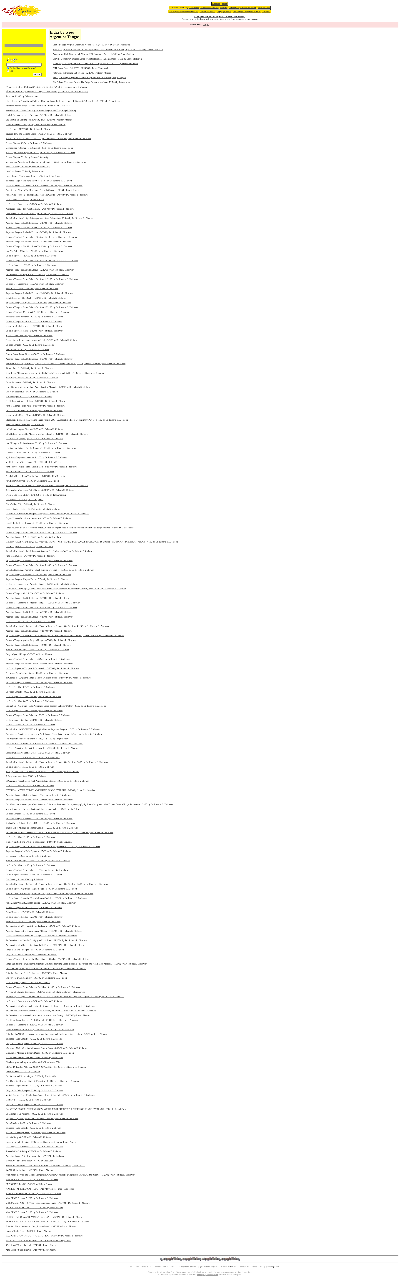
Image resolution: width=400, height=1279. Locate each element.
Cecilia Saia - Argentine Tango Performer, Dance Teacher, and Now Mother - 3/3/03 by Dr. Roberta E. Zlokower (56, 706)
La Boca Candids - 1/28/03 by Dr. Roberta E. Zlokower (30, 814)
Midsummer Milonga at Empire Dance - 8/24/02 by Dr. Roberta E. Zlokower (40, 1053)
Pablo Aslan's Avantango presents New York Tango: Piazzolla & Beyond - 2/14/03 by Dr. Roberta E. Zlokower (55, 734)
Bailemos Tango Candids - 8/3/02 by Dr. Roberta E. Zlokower (33, 1128)
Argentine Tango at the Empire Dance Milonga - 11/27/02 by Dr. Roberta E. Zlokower (44, 931)
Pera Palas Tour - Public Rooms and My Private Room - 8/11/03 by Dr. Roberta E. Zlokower (47, 485)
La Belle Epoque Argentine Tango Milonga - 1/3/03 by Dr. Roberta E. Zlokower (41, 889)
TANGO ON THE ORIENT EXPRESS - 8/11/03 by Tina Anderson (36, 495)
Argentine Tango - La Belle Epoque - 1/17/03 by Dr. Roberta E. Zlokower (39, 851)
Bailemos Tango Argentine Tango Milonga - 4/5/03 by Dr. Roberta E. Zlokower (41, 640)
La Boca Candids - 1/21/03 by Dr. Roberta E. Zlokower (30, 837)
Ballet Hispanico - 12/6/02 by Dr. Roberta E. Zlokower (30, 912)
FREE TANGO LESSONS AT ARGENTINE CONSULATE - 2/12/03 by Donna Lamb (44, 743)
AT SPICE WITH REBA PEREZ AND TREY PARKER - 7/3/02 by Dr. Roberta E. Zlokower (47, 1222)
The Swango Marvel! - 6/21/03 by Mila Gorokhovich (29, 546)
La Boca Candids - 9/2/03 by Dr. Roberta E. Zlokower (30, 345)
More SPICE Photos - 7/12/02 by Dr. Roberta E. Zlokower (32, 1212)
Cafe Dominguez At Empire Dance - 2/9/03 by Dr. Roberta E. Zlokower (38, 753)
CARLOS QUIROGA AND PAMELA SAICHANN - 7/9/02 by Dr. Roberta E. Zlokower (45, 1217)
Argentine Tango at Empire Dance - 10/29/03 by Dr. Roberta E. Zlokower (38, 303)
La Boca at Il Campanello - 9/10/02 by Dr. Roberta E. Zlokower (34, 1025)
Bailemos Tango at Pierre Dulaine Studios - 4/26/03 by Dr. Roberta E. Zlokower (41, 607)
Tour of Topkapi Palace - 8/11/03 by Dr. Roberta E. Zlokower (33, 509)
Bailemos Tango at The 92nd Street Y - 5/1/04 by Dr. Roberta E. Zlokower (39, 181)
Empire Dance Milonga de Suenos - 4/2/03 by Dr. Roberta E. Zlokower (37, 649)
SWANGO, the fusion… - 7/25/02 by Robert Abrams (29, 1170)
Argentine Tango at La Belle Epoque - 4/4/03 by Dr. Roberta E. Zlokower (38, 645)
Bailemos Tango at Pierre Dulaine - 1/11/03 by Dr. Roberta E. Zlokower (38, 870)
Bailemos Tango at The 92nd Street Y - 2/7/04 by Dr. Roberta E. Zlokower (39, 227)
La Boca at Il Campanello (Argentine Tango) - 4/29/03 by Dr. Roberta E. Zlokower (43, 603)
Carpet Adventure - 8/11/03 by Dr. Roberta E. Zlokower (30, 382)
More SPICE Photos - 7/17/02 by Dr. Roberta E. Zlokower (32, 1198)
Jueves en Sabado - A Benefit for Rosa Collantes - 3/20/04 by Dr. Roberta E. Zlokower (44, 185)
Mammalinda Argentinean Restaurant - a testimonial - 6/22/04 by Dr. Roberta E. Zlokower (46, 162)
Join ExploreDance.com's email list (183, 11)
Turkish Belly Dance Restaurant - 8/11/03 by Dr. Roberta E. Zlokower (37, 523)
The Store (237, 11)
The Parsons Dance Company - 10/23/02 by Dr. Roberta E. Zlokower (36, 978)
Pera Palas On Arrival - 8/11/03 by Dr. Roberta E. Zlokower (32, 481)
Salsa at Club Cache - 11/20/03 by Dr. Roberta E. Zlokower (32, 288)
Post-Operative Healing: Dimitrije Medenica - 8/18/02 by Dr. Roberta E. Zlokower (42, 1081)
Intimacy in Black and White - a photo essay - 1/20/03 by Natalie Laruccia (39, 842)
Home (214, 3)
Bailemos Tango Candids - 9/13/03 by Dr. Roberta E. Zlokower (34, 321)
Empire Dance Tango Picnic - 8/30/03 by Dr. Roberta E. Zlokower (35, 354)
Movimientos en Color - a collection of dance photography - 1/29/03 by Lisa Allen (42, 809)
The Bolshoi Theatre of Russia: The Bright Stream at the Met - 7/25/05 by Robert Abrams (92, 82)
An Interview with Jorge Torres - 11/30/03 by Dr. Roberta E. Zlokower (37, 274)
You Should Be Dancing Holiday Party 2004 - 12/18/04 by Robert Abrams (39, 120)
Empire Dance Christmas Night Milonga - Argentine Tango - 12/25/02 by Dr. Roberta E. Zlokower (49, 893)
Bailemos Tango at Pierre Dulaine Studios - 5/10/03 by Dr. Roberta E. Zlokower (41, 565)
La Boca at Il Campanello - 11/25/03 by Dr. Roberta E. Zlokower (35, 284)
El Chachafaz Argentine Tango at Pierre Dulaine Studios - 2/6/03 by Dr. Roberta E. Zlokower (47, 781)
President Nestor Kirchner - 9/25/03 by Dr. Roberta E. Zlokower (34, 317)
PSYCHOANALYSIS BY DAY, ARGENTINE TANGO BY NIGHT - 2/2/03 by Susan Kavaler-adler (50, 790)
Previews (224, 7)
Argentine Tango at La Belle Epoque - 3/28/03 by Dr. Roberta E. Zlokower (39, 664)
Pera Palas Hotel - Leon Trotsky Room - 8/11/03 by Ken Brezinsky (35, 476)
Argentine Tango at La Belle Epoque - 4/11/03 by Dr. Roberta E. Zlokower (39, 631)
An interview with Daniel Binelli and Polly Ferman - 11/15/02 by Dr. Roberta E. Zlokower (46, 945)
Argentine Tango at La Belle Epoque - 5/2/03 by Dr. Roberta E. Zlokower (38, 598)
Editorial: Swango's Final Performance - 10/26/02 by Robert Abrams (36, 973)
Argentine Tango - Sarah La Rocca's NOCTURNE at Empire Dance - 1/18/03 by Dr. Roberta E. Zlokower (53, 846)
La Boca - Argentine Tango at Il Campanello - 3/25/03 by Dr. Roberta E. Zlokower (42, 668)
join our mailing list (208, 1267)
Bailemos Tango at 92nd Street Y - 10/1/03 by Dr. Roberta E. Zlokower (37, 312)
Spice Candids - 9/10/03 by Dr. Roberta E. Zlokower (29, 335)
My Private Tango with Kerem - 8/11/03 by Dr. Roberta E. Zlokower (36, 457)
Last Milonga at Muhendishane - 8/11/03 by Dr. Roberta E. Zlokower (36, 443)
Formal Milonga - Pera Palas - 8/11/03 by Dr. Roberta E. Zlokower (35, 406)
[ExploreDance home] (21, 15)
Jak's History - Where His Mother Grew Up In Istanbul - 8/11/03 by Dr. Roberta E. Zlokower (47, 434)
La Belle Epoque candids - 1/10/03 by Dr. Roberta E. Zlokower (34, 875)
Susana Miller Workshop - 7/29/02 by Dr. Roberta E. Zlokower (34, 1151)
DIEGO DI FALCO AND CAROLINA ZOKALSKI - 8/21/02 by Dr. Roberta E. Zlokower (46, 1067)
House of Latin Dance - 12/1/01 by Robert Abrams (28, 1231)
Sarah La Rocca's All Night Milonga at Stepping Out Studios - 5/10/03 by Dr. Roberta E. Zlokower (50, 570)
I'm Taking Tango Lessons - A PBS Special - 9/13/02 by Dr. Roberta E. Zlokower (42, 1020)
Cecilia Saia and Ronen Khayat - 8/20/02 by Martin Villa (31, 1076)
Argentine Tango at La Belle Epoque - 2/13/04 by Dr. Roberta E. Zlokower (39, 223)
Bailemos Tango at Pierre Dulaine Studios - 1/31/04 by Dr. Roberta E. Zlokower (41, 237)
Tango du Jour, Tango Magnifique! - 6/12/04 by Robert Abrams (34, 176)
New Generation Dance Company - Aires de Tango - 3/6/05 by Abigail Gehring (41, 110)
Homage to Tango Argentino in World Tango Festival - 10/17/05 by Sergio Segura (89, 77)
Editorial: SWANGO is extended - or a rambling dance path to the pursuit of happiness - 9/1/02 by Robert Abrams (56, 1034)
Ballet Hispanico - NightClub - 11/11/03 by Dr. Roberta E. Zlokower (36, 298)
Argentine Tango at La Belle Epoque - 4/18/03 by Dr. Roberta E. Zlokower (39, 617)
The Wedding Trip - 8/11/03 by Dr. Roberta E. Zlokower (31, 504)
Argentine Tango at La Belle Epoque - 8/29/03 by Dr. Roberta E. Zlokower (39, 359)
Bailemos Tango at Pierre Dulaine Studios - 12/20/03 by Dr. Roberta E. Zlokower (42, 260)
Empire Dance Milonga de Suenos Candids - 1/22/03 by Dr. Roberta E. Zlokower (42, 828)
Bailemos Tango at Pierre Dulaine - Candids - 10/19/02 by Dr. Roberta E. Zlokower (43, 987)
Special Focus (193, 7)
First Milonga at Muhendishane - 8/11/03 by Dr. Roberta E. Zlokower (36, 401)
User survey (256, 11)
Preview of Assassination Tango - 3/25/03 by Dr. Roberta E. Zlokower (37, 673)
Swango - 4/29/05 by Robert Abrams (22, 96)
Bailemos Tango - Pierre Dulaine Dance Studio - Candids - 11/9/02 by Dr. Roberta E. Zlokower (48, 959)
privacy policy (272, 1267)
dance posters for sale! (164, 1267)
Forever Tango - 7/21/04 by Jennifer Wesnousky (27, 157)
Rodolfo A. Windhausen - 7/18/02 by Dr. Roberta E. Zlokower (33, 1193)
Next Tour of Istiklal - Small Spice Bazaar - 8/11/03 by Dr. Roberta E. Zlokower (41, 467)
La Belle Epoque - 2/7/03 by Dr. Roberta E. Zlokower (30, 767)
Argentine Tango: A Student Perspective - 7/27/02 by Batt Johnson (35, 1156)
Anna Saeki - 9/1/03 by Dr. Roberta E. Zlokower (27, 349)
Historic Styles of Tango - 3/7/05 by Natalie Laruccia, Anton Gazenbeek (38, 106)
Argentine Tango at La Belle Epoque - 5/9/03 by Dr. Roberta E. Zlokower (38, 574)
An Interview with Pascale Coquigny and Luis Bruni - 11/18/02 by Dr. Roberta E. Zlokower (46, 940)
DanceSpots (234, 7)
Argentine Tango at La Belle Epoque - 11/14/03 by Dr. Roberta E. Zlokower (39, 293)
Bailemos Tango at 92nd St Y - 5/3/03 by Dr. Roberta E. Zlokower (35, 593)
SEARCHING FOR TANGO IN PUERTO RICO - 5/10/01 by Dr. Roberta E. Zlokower (44, 1236)
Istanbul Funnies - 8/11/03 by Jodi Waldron (25, 424)
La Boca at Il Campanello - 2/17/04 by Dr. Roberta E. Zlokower (34, 204)
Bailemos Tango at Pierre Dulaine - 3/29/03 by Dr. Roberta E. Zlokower (38, 659)
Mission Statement (207, 11)
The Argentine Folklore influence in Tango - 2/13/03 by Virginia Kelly (37, 739)
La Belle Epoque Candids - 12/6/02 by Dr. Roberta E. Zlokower (34, 917)
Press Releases (264, 7)
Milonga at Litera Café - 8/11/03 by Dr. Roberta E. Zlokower (33, 453)
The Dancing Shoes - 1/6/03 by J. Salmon (24, 879)
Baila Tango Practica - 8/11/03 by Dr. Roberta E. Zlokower (32, 378)
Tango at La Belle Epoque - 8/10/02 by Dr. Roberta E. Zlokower (34, 1104)
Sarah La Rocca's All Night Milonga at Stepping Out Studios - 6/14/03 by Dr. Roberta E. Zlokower (50, 551)
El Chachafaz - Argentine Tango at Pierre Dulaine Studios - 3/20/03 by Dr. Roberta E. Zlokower (48, 678)
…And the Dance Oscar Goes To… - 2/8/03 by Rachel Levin (33, 757)
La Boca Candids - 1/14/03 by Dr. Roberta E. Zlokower (30, 865)
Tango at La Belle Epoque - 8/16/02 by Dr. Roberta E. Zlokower (34, 1090)
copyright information (187, 1267)
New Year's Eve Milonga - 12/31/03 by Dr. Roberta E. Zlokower (34, 251)
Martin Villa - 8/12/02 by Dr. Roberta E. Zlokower (28, 1100)
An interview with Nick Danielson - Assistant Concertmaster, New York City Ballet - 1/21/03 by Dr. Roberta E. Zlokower (59, 832)
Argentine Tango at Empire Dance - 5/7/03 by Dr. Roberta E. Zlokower (37, 579)
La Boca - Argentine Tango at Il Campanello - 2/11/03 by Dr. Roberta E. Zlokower (42, 748)
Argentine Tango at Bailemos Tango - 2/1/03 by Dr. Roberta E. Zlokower (38, 795)
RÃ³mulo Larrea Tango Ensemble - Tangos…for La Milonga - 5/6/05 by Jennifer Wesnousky (47, 91)
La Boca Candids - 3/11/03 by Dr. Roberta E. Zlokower (30, 687)
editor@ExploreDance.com (207, 1275)
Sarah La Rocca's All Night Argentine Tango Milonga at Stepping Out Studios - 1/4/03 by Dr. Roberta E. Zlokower (57, 884)
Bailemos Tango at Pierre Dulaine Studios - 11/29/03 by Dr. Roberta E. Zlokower (42, 279)
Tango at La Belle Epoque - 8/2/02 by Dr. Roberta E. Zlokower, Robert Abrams (41, 1142)
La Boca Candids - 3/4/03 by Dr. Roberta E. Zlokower (30, 701)
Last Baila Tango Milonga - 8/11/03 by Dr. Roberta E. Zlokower (34, 438)
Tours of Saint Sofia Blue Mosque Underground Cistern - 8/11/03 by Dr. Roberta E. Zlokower (47, 514)
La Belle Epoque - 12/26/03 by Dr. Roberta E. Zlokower (31, 256)
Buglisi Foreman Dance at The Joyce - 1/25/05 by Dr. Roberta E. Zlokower (39, 115)
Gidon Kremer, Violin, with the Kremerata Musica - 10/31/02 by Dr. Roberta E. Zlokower (46, 968)
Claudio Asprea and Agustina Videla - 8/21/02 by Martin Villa (33, 1062)
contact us (244, 1267)
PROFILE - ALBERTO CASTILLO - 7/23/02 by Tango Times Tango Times (40, 1189)
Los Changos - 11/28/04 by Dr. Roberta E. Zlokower (29, 129)
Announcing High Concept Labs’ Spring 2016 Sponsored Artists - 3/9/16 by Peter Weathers (93, 54)
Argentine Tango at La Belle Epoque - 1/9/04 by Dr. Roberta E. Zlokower (38, 242)
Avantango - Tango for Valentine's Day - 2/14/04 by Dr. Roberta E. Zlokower (40, 209)
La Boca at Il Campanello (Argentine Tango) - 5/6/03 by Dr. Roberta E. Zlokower (42, 584)
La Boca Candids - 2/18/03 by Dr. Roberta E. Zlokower (30, 725)
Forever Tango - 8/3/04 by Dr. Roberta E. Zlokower (29, 143)
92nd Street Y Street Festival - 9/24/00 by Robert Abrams (31, 1245)
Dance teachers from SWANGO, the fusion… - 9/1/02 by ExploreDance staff (40, 1029)
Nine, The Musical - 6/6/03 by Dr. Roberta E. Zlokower (30, 556)
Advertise (266, 11)
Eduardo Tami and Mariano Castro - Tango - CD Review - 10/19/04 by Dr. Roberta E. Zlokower (48, 138)
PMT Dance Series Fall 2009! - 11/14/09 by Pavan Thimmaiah (80, 68)
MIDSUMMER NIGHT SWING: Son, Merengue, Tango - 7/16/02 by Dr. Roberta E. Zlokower (48, 1203)
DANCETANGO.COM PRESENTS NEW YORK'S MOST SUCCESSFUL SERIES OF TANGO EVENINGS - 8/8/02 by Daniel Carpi (66, 1109)
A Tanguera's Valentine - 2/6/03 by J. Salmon (26, 776)
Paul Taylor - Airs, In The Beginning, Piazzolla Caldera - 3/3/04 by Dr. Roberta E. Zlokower (47, 195)
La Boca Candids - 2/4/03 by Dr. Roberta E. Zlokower (30, 785)
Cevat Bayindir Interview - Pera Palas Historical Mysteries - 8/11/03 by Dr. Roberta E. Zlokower (49, 387)
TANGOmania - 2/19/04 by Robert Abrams (25, 199)
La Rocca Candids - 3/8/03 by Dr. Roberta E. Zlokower (30, 692)
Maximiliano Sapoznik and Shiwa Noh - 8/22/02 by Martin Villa (34, 1057)
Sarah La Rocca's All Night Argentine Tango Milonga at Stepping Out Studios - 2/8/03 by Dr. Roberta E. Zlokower (57, 762)
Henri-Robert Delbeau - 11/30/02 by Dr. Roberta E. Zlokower (33, 921)
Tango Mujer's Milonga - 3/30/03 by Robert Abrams (29, 654)
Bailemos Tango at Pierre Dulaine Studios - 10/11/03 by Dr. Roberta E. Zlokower (42, 307)
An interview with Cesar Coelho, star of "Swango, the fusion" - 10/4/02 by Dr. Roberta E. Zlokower (50, 1006)
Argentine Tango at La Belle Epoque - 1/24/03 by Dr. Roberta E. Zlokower (39, 818)
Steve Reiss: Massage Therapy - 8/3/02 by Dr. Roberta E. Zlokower (35, 1132)
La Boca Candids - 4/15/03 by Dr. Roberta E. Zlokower (30, 621)
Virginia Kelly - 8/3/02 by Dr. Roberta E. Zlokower (29, 1137)
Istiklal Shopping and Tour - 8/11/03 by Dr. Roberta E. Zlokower (35, 429)
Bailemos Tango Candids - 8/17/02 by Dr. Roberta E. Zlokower (34, 1086)
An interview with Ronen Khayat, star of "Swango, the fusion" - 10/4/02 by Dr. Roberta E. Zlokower (51, 1011)
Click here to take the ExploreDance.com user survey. (219, 16)
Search (224, 3)
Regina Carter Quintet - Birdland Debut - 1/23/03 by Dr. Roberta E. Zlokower (40, 823)
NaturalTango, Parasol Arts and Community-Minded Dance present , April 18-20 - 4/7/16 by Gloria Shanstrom (108, 49)
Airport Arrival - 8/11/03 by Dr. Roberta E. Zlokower (29, 368)
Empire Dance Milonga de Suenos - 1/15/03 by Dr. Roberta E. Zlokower (38, 860)
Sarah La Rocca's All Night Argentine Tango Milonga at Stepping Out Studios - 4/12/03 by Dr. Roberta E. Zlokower (57, 626)
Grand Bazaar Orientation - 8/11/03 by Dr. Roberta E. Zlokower (34, 410)
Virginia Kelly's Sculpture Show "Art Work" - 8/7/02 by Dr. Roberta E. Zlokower (42, 1118)
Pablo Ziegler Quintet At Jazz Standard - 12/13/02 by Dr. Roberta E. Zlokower (41, 903)
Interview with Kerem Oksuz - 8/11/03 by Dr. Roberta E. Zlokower (35, 415)
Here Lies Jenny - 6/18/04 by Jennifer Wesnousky (28, 167)
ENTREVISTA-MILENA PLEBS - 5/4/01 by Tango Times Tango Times (38, 1240)
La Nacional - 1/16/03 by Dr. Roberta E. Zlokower (28, 856)
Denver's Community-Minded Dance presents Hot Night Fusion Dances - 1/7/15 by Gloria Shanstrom (97, 59)
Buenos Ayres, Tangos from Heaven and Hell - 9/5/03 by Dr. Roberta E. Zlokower (42, 340)
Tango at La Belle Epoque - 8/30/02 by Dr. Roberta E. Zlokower (34, 1043)
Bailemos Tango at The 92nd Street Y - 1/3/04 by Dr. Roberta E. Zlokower (39, 246)
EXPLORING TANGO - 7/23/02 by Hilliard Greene (29, 1184)
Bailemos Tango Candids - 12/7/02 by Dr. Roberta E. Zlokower (34, 907)
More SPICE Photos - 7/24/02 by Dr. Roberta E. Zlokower (32, 1179)
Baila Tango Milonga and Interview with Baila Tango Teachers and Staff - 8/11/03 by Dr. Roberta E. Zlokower (55, 373)
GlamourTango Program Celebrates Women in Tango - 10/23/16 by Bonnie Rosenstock (91, 45)
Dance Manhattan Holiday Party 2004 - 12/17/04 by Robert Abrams (35, 124)
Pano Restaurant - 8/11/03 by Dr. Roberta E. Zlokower (30, 471)
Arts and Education (248, 7)
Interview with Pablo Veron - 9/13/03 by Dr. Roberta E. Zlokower (35, 326)
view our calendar (143, 1267)
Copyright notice (224, 11)
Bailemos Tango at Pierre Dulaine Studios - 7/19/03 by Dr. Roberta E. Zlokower (41, 532)
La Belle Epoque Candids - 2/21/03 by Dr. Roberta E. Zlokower (34, 720)
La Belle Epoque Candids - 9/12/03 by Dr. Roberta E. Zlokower (34, 331)
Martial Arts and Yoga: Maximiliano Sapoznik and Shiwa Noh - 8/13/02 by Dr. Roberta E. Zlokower (50, 1095)
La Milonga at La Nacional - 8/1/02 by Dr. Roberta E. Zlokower (34, 1147)
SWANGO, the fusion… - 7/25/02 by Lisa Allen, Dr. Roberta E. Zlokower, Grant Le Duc (45, 1165)
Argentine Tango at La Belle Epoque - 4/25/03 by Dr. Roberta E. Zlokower (39, 612)
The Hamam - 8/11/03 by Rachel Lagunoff (24, 499)
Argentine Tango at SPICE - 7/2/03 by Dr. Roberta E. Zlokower (34, 537)
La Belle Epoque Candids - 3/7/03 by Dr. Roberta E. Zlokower (33, 696)
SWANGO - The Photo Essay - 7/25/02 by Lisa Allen (29, 1161)
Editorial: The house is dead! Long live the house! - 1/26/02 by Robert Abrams (41, 1226)
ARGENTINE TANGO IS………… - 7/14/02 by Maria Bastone (34, 1207)
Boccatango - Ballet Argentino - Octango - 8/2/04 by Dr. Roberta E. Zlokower (40, 152)
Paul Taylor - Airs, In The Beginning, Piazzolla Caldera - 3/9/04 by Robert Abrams (42, 190)
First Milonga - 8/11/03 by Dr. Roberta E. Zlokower (29, 396)
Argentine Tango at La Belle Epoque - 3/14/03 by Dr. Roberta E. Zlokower (39, 682)
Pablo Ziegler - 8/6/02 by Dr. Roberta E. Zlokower (28, 1123)
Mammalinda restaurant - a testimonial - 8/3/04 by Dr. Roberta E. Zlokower (39, 148)
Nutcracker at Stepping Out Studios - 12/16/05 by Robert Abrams (82, 73)
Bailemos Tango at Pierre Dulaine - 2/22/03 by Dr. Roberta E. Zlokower (38, 715)
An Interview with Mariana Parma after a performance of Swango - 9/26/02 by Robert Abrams (48, 1015)
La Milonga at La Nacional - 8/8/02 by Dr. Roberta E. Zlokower (34, 1114)
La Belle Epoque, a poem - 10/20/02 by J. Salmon (28, 982)
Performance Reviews (209, 7)
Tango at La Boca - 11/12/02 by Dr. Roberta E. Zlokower (31, 954)
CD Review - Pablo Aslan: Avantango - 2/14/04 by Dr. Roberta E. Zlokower (39, 213)
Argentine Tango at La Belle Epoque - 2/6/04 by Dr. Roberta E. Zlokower (38, 232)
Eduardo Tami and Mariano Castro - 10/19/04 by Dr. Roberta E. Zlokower (39, 134)
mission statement (228, 1267)
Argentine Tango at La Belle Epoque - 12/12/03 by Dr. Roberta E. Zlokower (40, 270)
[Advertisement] (24, 35)
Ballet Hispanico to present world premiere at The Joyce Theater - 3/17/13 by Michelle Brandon (95, 63)
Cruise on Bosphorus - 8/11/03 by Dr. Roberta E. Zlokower (32, 392)
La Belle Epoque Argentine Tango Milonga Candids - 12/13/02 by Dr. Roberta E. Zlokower (46, 898)
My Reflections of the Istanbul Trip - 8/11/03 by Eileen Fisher (33, 462)
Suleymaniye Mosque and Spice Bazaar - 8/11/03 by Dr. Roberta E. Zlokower (40, 490)
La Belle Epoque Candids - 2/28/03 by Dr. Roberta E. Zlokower (34, 710)
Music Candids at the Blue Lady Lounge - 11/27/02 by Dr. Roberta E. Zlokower (41, 936)
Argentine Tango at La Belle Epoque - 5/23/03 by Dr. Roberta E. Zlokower (39, 560)
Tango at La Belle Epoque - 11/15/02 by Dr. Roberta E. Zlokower (35, 950)
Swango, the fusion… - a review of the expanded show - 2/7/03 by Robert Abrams (42, 771)
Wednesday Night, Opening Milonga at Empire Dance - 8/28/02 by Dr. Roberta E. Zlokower (47, 1048)
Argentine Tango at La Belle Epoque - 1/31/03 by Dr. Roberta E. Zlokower (39, 800)
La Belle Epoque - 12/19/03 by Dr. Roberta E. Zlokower (31, 265)
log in (206, 24)
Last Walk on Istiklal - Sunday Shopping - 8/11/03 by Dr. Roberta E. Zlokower (41, 448)
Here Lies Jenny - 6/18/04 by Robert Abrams (25, 171)
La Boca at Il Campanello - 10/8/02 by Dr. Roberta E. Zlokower (34, 1001)
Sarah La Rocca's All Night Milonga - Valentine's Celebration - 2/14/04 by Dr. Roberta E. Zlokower (50, 218)
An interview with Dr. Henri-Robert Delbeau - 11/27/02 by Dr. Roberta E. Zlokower (43, 926)
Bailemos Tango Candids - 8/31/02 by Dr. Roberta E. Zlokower (34, 1039)
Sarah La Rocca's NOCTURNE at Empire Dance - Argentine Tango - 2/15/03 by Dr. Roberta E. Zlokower (53, 729)
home (130, 1267)
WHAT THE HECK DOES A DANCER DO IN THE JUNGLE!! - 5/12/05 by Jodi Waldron (46, 87)
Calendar (246, 11)
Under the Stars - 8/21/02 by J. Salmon (23, 1071)
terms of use (257, 1267)
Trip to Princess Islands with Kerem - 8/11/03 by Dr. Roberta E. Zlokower (39, 518)
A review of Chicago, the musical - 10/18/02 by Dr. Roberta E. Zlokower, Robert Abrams (45, 992)
